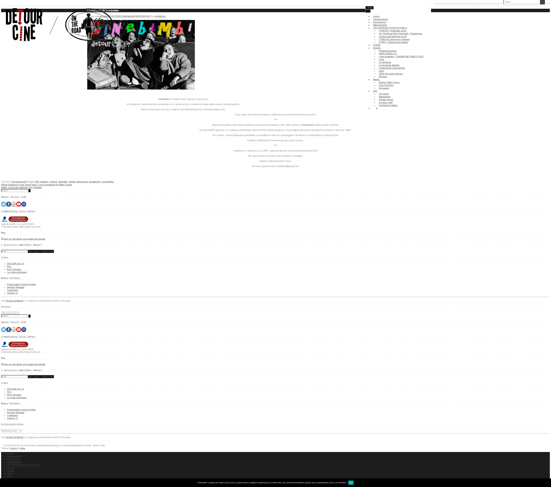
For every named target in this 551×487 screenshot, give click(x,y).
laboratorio (82, 181)
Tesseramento (14, 456)
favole (72, 181)
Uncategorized (18, 181)
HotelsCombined (14, 300)
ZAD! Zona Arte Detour (391, 73)
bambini (44, 181)
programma (95, 181)
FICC (9, 266)
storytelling (108, 181)
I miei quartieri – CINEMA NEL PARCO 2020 (401, 56)
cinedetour (159, 16)
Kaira (22, 448)
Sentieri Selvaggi (15, 287)
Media (376, 79)
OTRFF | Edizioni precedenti (393, 42)
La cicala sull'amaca (17, 272)
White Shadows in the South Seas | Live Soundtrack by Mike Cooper (36, 184)
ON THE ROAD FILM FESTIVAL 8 (24, 464)
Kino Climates (14, 269)
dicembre (63, 181)
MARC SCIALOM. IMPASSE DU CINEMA (21, 187)
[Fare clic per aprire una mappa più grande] (23, 238)
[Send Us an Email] (1, 3)
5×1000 (10, 467)
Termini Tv (12, 293)
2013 (37, 181)
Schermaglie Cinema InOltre (21, 284)
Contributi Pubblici (388, 105)
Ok (351, 482)
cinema (53, 181)
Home (10, 453)
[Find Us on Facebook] (4, 3)
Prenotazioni (13, 459)
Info (375, 91)
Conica (13, 448)
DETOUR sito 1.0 (15, 263)
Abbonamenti (14, 462)
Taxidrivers (12, 290)
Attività (10, 470)
